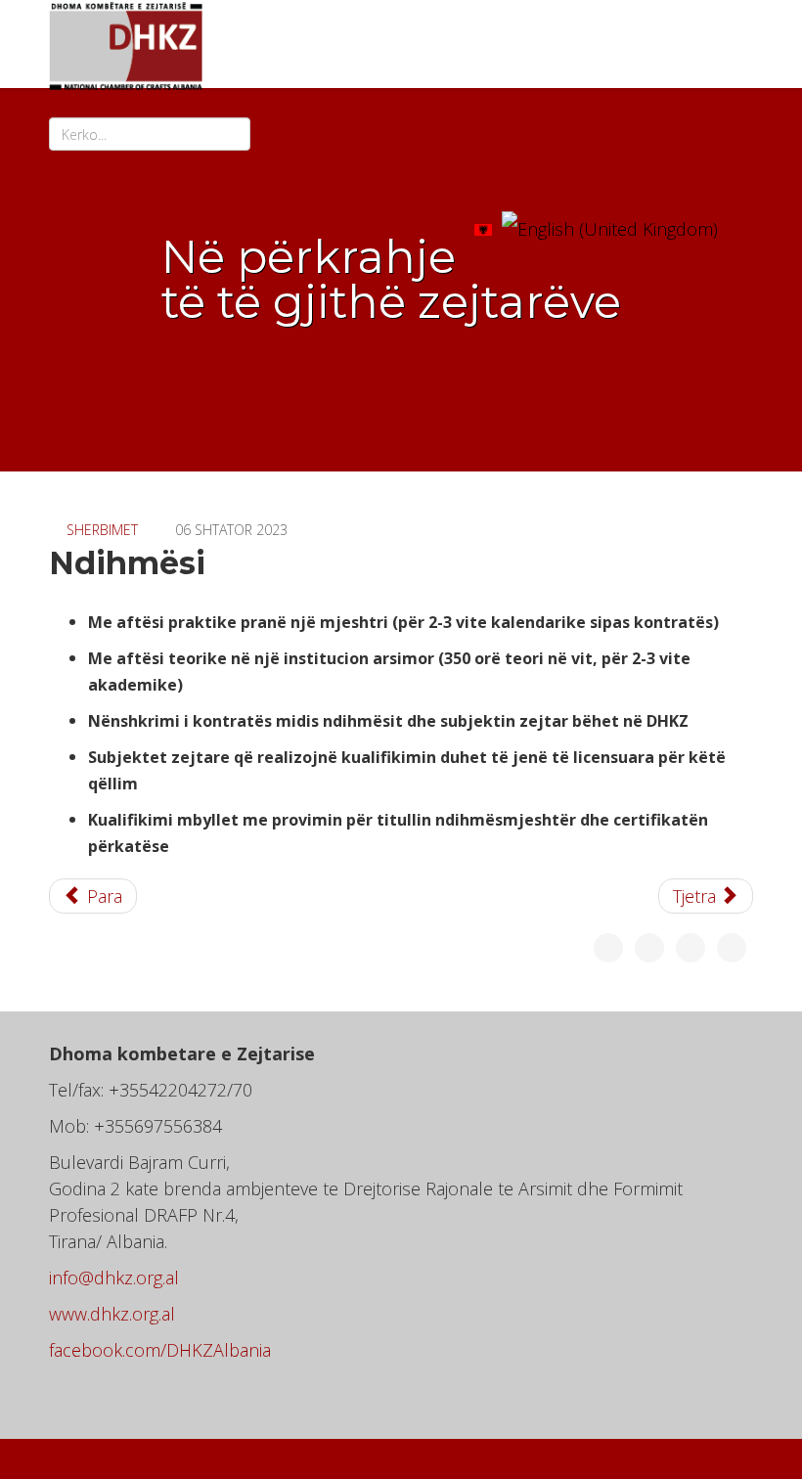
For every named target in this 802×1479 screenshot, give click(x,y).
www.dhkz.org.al (112, 1313)
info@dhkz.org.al (114, 1277)
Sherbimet (102, 529)
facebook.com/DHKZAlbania (160, 1350)
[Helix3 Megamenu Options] (745, 220)
